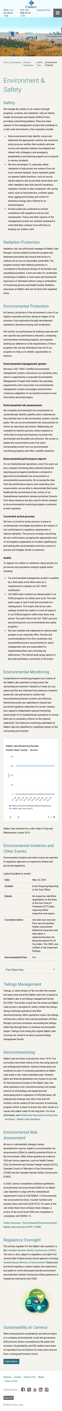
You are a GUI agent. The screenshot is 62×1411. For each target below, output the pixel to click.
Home (6, 62)
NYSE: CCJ (8, 10)
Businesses (16, 62)
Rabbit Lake (40, 63)
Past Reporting (14, 969)
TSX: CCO (24, 10)
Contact (17, 1377)
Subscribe (8, 1398)
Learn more (11, 1361)
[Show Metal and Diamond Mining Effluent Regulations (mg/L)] (31, 806)
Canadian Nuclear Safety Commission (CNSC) (31, 1250)
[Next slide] (18, 817)
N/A (34, 957)
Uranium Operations (28, 63)
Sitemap (7, 1377)
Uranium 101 (30, 1377)
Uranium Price (43, 10)
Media (41, 1377)
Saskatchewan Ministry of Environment (24, 1262)
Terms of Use (11, 1381)
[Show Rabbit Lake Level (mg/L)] (21, 808)
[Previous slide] (10, 817)
